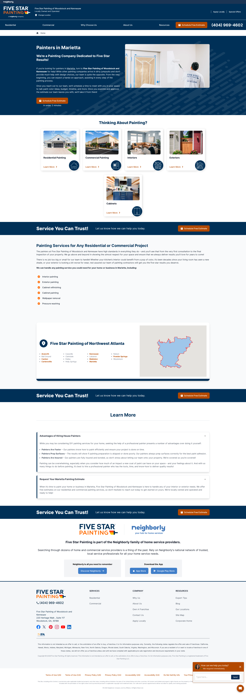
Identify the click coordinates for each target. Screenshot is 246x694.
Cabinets (111, 203)
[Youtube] (63, 627)
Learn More (48, 167)
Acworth (45, 354)
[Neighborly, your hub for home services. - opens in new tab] (149, 529)
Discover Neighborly (91, 571)
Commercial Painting (97, 157)
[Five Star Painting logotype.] (17, 12)
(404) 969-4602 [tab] (227, 25)
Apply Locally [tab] (219, 12)
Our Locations (182, 609)
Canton (45, 359)
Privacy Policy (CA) (113, 675)
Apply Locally (139, 621)
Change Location (44, 15)
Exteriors (175, 157)
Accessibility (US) (132, 675)
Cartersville (47, 361)
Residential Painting (54, 157)
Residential (94, 598)
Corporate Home (184, 621)
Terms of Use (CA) (73, 675)
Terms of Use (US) (53, 675)
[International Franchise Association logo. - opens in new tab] (41, 634)
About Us (137, 603)
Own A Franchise (141, 609)
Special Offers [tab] (235, 12)
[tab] (10, 25)
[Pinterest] (51, 627)
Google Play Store (166, 571)
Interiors (132, 157)
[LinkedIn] (69, 627)
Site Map (180, 615)
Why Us (136, 598)
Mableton (93, 359)
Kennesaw (94, 354)
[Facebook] (38, 627)
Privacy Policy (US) (93, 675)
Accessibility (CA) (152, 675)
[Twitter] (45, 627)
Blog (178, 603)
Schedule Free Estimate (54, 100)
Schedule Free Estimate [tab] (193, 25)
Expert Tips (181, 598)
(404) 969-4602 (51, 603)
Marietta (71, 68)
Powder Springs (120, 356)
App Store (141, 571)
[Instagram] (57, 627)
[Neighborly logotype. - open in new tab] (8, 2)
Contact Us (138, 615)
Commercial (95, 603)
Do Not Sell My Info (172, 675)
